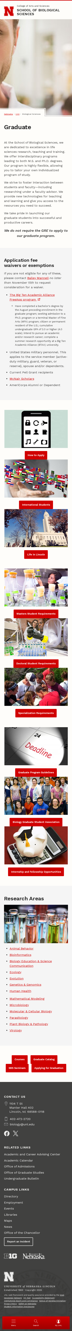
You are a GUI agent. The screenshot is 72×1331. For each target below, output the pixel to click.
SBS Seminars (17, 1068)
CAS (17, 114)
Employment (13, 1202)
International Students (36, 504)
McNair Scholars (22, 379)
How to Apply (36, 455)
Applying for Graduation (48, 1068)
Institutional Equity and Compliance (21, 1301)
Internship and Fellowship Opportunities (36, 871)
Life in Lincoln (36, 554)
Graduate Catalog (44, 1059)
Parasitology (19, 1017)
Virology (16, 1030)
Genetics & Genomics (25, 984)
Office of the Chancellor (22, 1233)
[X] (15, 1133)
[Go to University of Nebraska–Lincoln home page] (9, 11)
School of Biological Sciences (38, 12)
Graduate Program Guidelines (36, 772)
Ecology (15, 972)
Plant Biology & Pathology (29, 1024)
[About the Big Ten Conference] (10, 1256)
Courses (20, 1059)
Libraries (10, 1214)
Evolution (17, 978)
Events (9, 1208)
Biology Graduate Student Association (36, 822)
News (8, 1227)
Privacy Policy (10, 1304)
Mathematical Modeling (27, 998)
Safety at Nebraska (27, 1304)
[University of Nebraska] (34, 1256)
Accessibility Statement (43, 1298)
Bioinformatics (20, 955)
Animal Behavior (22, 948)
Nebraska (8, 114)
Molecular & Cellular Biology (31, 1011)
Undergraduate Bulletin (21, 1178)
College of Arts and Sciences (33, 6)
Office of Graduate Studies (24, 1172)
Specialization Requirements (36, 713)
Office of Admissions (19, 1166)
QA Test (27, 1298)
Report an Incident (18, 1241)
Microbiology (19, 1005)
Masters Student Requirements (36, 613)
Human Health (20, 991)
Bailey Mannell (38, 278)
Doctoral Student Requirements (36, 663)
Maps (8, 1220)
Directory (11, 1196)
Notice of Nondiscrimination (52, 1301)
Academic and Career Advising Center (32, 1154)
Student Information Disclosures (19, 1306)
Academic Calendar (18, 1160)
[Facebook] (6, 1133)
